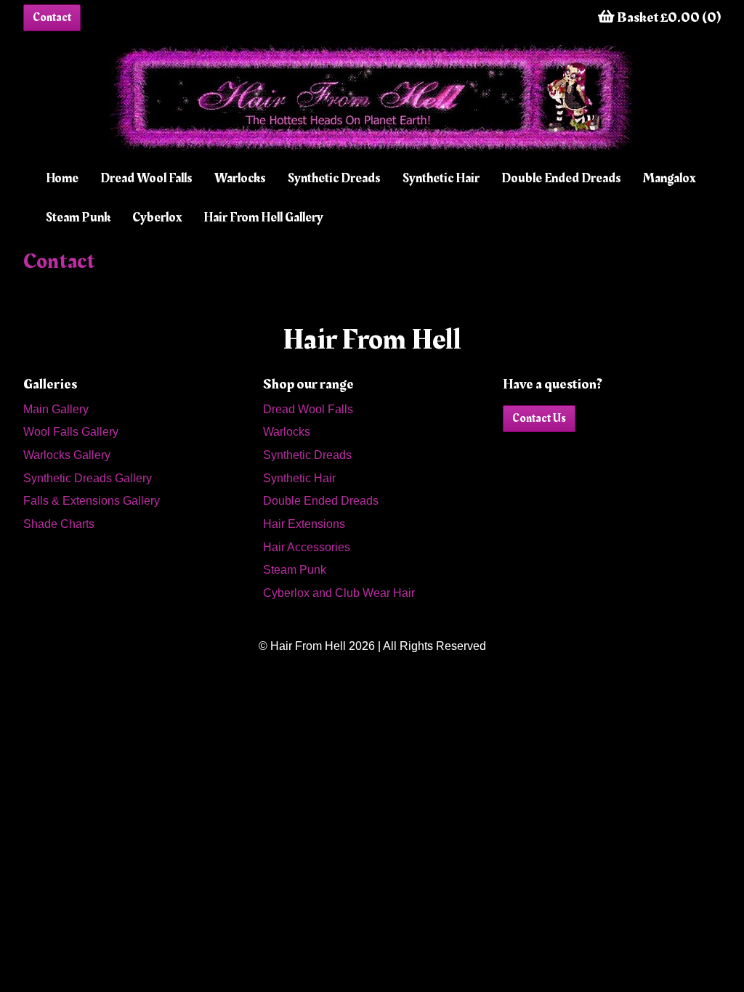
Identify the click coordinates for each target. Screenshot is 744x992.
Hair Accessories (306, 547)
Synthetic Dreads (334, 178)
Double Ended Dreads (561, 178)
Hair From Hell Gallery (263, 217)
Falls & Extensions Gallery (91, 501)
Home (62, 178)
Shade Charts (58, 524)
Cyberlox (157, 217)
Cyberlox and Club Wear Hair (339, 593)
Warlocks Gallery (66, 455)
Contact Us (539, 418)
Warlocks (240, 178)
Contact (52, 17)
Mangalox (669, 178)
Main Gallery (56, 409)
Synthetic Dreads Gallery (87, 478)
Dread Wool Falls (146, 178)
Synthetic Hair (441, 178)
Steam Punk (78, 217)
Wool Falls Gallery (70, 432)
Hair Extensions (304, 524)
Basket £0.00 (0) (668, 17)
